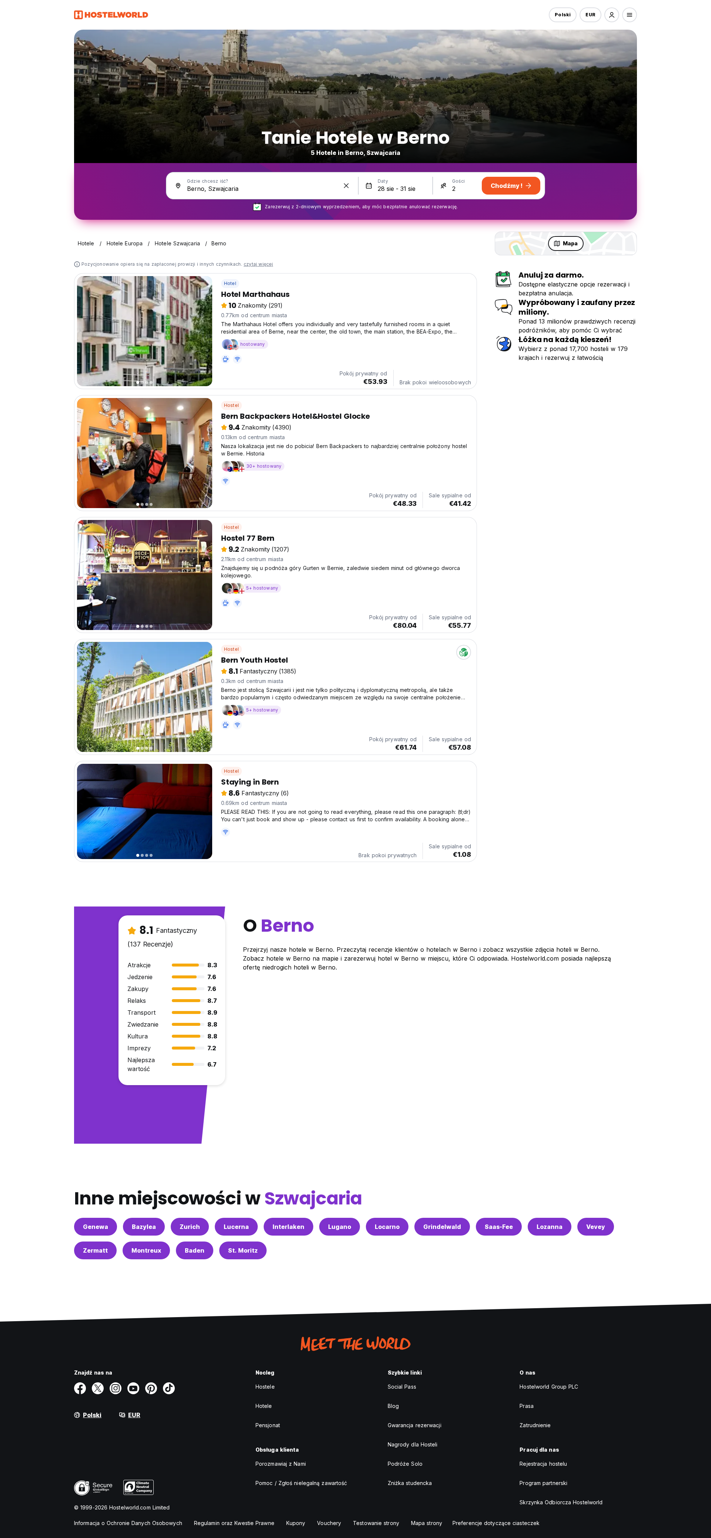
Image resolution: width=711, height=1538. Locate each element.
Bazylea (144, 1226)
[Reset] (346, 186)
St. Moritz (243, 1250)
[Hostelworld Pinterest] (151, 1388)
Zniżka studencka (410, 1483)
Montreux (146, 1250)
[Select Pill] (611, 14)
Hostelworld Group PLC (549, 1386)
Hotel (230, 283)
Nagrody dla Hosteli (413, 1444)
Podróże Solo (405, 1464)
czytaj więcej (258, 264)
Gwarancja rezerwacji (414, 1425)
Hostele (265, 1386)
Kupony (296, 1523)
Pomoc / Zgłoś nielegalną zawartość (301, 1483)
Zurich (190, 1226)
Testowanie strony (376, 1523)
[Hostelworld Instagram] (115, 1388)
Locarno (387, 1226)
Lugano (339, 1226)
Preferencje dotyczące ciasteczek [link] (496, 1523)
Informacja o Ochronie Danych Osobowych (128, 1523)
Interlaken (288, 1226)
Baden (194, 1250)
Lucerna (236, 1226)
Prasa (527, 1406)
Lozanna (550, 1226)
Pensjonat (268, 1425)
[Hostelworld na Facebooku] (80, 1388)
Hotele (264, 1406)
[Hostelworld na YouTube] (133, 1388)
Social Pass (402, 1386)
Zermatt (95, 1250)
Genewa (95, 1226)
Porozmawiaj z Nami (281, 1464)
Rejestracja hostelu (543, 1464)
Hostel (231, 405)
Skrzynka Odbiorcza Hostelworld (561, 1502)
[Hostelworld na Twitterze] (98, 1388)
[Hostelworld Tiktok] (169, 1388)
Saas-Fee (499, 1226)
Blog (393, 1406)
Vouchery (329, 1523)
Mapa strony (426, 1523)
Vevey (595, 1226)
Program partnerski (543, 1483)
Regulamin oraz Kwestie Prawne (234, 1523)
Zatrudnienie (535, 1425)
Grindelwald (442, 1226)
